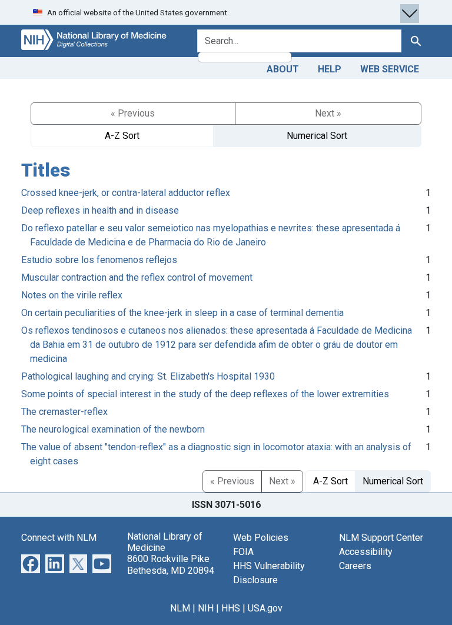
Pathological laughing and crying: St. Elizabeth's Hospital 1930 (148, 376)
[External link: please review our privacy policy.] (30, 563)
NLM (180, 608)
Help (329, 69)
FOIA (243, 551)
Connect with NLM (59, 537)
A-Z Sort (122, 135)
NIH (206, 608)
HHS (230, 608)
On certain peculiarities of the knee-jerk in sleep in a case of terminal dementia (182, 312)
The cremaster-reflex (64, 411)
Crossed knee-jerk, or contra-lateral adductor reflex (125, 192)
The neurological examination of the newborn (113, 429)
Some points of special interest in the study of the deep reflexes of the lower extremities (205, 394)
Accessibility (366, 551)
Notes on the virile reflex (71, 295)
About (283, 69)
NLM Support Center (381, 537)
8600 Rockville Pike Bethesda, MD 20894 (170, 564)
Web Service (389, 69)
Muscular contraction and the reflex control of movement (136, 277)
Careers (355, 565)
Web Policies (260, 537)
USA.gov (265, 608)
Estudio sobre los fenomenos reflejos (99, 259)
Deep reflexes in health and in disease (100, 210)
